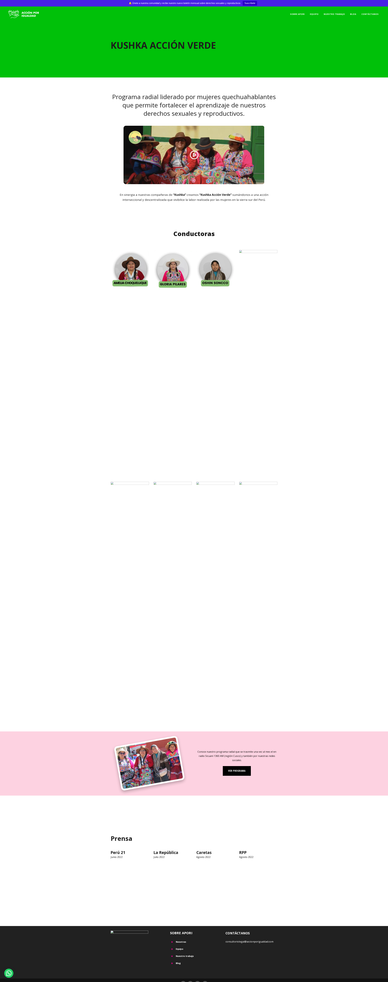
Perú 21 (118, 852)
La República (166, 852)
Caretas (204, 852)
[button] (8, 973)
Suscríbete (249, 3)
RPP (243, 852)
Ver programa (237, 770)
